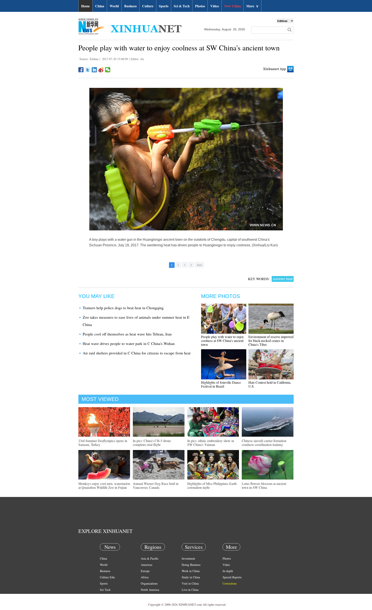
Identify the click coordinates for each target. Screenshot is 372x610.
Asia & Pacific (149, 558)
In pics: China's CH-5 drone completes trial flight (152, 442)
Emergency (188, 596)
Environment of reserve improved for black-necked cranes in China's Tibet (270, 340)
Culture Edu (107, 577)
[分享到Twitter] (87, 69)
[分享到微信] (107, 69)
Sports (163, 5)
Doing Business (191, 565)
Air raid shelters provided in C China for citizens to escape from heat (137, 352)
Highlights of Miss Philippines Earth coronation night (212, 485)
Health (104, 596)
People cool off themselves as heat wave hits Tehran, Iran (127, 334)
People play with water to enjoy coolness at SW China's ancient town (222, 340)
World (114, 5)
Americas (146, 565)
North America (150, 590)
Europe (145, 571)
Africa (145, 577)
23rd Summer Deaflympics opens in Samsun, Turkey (102, 442)
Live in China (190, 590)
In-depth (228, 571)
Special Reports (232, 577)
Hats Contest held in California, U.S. (269, 384)
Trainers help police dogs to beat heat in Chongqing (123, 307)
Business (130, 5)
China (99, 5)
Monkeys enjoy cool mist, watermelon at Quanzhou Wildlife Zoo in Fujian (104, 485)
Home (85, 5)
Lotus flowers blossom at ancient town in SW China (264, 485)
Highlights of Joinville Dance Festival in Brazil (221, 384)
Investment (188, 558)
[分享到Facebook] (81, 69)
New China (232, 5)
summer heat (283, 279)
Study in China (191, 577)
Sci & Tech (182, 5)
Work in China (191, 571)
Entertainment (108, 602)
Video (214, 5)
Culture (147, 5)
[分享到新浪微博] (101, 69)
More (252, 5)
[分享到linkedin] (94, 69)
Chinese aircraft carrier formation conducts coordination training (264, 442)
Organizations (149, 583)
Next (199, 265)
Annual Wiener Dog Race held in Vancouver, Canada (155, 485)
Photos (200, 5)
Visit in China (190, 583)
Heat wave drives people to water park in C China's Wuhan (129, 343)
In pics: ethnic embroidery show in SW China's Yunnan (210, 442)
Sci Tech (105, 590)
